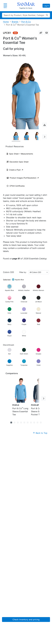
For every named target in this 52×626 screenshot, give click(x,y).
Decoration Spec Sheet (19, 162)
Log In (46, 6)
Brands (15, 21)
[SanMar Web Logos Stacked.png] (26, 5)
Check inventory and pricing (26, 619)
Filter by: (23, 272)
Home (6, 21)
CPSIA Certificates (17, 186)
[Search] (46, 15)
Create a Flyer (15, 170)
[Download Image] (44, 124)
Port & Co (26, 21)
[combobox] (39, 272)
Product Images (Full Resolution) (23, 178)
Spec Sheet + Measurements (21, 154)
